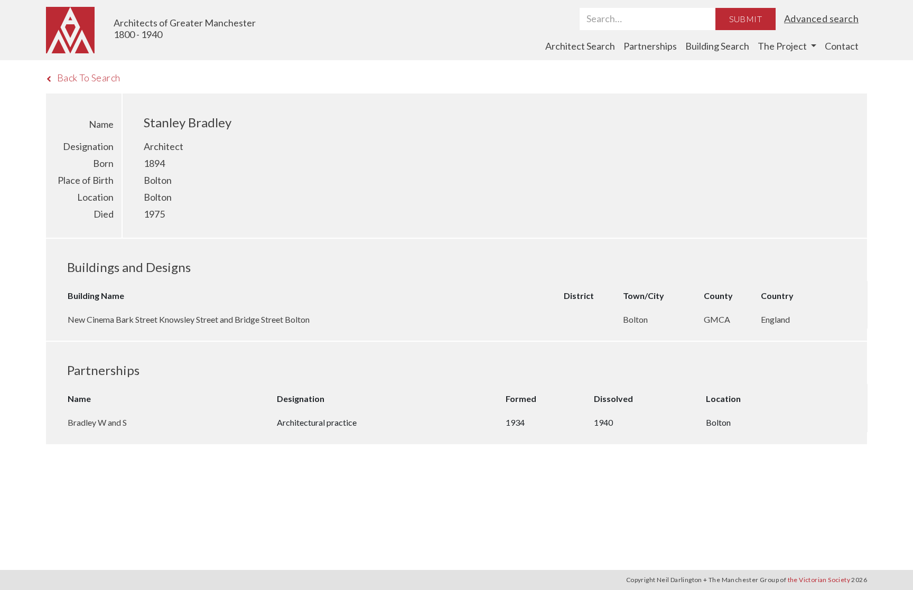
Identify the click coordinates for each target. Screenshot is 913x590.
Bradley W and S (97, 422)
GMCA (718, 319)
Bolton (636, 319)
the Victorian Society (819, 580)
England (775, 319)
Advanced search (821, 18)
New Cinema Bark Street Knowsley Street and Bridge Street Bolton (189, 319)
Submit (745, 19)
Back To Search (88, 77)
